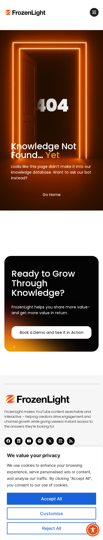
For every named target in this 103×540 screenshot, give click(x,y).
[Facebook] (8, 441)
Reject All (51, 528)
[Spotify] (39, 441)
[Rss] (71, 441)
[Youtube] (29, 441)
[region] (51, 493)
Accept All (51, 498)
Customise (51, 513)
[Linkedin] (19, 441)
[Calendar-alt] (60, 441)
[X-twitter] (50, 441)
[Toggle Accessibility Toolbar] (93, 530)
